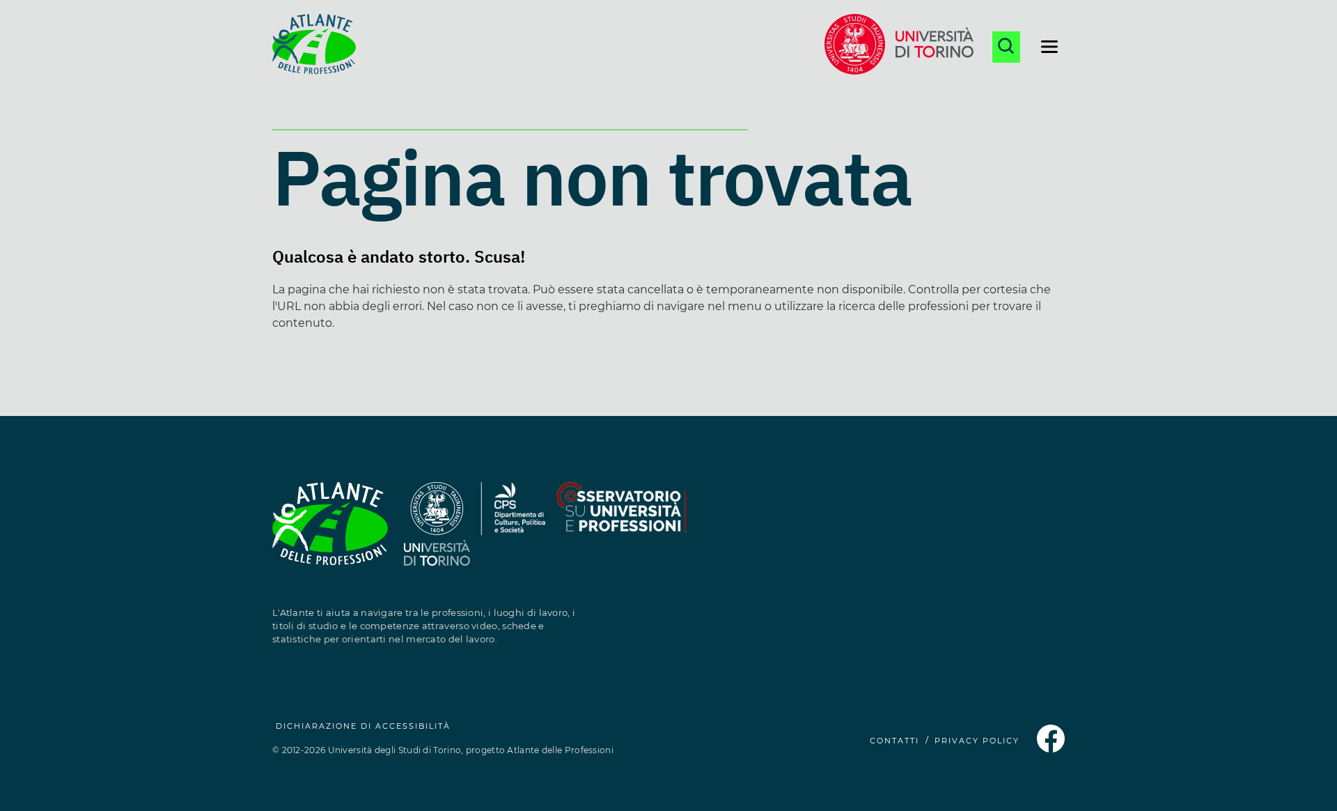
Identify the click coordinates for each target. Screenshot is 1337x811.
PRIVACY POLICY (977, 741)
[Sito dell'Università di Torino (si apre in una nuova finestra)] (899, 46)
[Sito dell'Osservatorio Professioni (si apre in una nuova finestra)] (621, 532)
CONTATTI (894, 741)
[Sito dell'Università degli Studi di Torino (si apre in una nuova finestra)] (437, 532)
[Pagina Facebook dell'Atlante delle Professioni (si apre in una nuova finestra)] (1051, 748)
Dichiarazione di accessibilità (363, 726)
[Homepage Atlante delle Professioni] (314, 46)
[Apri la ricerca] (1006, 47)
